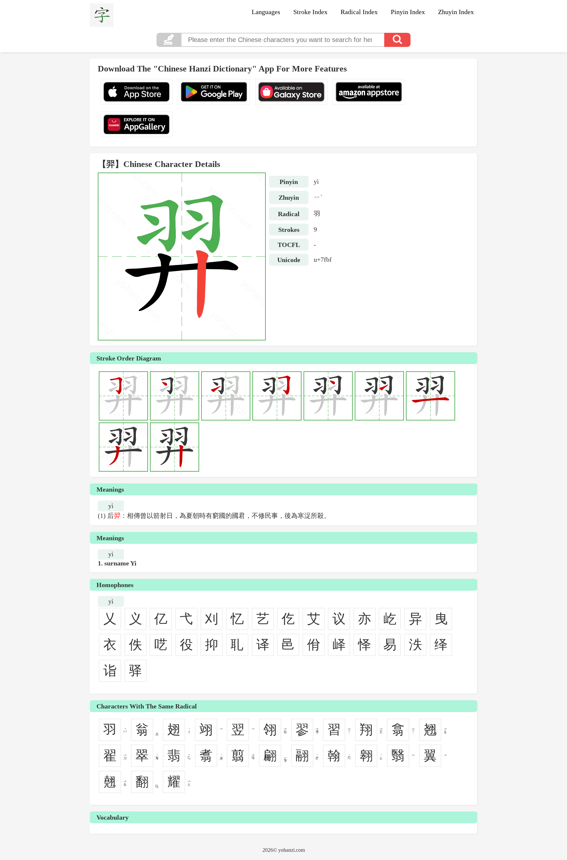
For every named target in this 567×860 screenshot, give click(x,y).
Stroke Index (310, 11)
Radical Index (359, 11)
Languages (266, 11)
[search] (397, 40)
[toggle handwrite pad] (169, 40)
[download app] (136, 92)
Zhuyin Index (456, 11)
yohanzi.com (291, 850)
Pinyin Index (408, 11)
